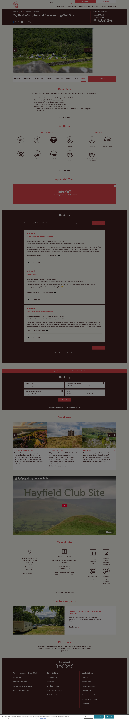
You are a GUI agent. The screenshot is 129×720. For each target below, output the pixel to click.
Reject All (99, 716)
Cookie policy (43, 718)
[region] (64, 717)
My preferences (88, 716)
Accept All (109, 716)
